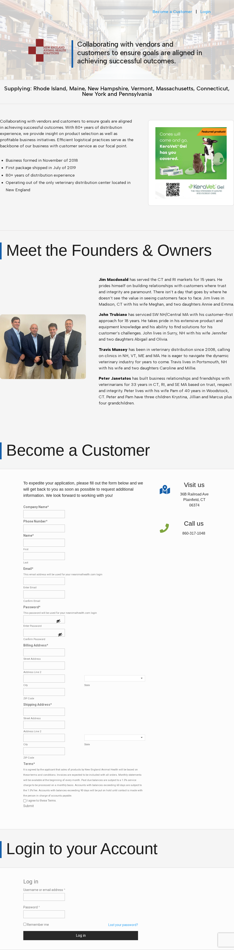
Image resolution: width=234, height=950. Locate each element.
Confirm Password (34, 639)
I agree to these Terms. (41, 800)
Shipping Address (37, 704)
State (87, 685)
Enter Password (32, 625)
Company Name (36, 507)
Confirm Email (31, 601)
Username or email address (44, 890)
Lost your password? (123, 925)
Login (205, 11)
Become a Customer (172, 11)
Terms (29, 764)
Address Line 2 (32, 672)
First (25, 549)
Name (28, 535)
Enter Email (30, 587)
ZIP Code (28, 698)
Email (28, 569)
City (25, 685)
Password (31, 607)
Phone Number (35, 521)
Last (25, 562)
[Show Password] (58, 621)
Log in (81, 935)
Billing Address (35, 645)
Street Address (32, 658)
